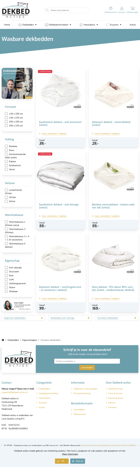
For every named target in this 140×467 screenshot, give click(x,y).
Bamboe (13, 146)
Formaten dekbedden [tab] (107, 317)
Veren (12, 169)
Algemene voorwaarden (94, 445)
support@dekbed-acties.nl (15, 392)
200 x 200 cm (16, 121)
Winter (12, 197)
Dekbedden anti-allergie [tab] (62, 317)
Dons (11, 150)
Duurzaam (14, 271)
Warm (12, 287)
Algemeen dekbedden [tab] (15, 317)
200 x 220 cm (16, 125)
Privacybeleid (112, 445)
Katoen (12, 161)
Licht (11, 279)
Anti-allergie (15, 267)
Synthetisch (15, 165)
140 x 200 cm (16, 113)
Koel (11, 275)
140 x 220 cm (16, 117)
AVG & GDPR (127, 445)
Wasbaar (13, 291)
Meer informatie (70, 454)
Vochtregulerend (17, 283)
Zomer (12, 201)
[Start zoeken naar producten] (47, 10)
